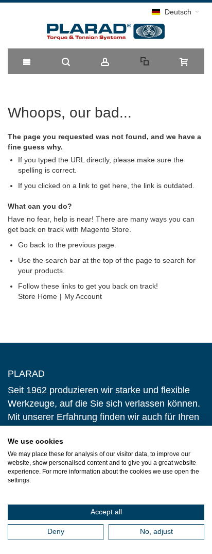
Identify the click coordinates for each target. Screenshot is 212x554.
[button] (175, 12)
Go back (31, 245)
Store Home (37, 296)
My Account (83, 296)
